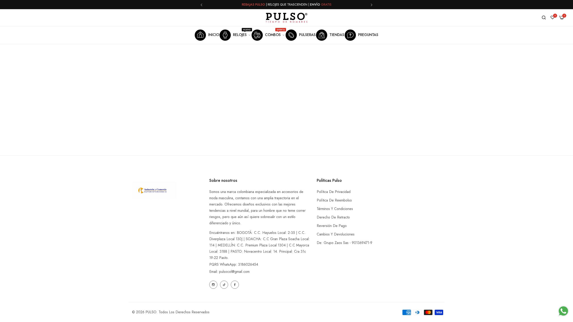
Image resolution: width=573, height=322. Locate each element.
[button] (201, 4)
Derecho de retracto (333, 217)
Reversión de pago (332, 225)
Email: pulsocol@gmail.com (229, 271)
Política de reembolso (334, 200)
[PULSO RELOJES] (286, 18)
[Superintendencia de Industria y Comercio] (154, 191)
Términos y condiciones (335, 208)
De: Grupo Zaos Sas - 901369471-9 (344, 242)
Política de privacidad (334, 191)
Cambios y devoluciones (336, 234)
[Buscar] (544, 18)
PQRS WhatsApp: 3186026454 (233, 264)
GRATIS (326, 4)
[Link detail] (213, 285)
